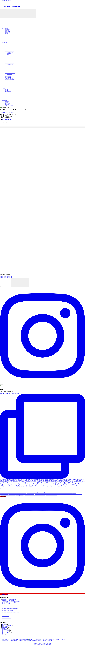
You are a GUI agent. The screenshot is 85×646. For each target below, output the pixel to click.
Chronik (8, 54)
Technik (3, 633)
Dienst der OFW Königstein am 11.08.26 (9, 600)
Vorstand (6, 90)
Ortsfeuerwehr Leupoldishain (10, 73)
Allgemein (4, 624)
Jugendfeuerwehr (8, 76)
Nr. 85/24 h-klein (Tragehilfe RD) (6, 276)
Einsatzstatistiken (5, 629)
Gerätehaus (9, 53)
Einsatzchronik (7, 31)
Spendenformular (8, 91)
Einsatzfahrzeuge (10, 52)
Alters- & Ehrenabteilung (9, 79)
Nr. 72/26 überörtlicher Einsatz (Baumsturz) (10, 608)
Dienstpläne (7, 30)
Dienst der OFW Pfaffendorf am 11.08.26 (10, 599)
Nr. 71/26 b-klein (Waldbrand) (7, 610)
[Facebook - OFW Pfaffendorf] (34, 639)
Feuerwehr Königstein (12, 6)
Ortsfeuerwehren (5, 631)
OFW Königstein (5, 119)
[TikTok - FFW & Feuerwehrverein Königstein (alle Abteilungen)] (40, 640)
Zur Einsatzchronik (5, 616)
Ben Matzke (10, 112)
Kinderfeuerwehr (8, 77)
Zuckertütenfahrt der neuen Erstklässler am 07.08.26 (11, 601)
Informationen (4, 100)
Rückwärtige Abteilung (9, 78)
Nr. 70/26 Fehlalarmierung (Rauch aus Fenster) (10, 612)
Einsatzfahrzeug (10, 64)
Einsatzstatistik (7, 32)
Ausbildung (4, 626)
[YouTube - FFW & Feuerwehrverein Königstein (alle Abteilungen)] (15, 640)
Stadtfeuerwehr (5, 28)
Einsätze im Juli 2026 (6, 603)
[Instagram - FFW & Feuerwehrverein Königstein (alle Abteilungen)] (52, 639)
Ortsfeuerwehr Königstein (9, 51)
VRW (10, 119)
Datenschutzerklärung (9, 105)
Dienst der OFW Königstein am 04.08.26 (9, 602)
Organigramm (7, 29)
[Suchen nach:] (5, 286)
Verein (3, 88)
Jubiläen (6, 33)
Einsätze (13, 112)
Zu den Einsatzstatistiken (6, 618)
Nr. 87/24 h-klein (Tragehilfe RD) (6, 277)
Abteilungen (4, 42)
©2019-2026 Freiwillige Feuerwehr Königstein (42, 644)
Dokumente (7, 101)
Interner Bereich (8, 103)
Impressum (7, 104)
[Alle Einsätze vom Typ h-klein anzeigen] (7, 115)
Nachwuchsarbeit (5, 630)
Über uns (6, 89)
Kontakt (6, 102)
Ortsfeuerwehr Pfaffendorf (9, 63)
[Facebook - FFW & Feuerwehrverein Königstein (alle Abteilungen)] (15, 639)
